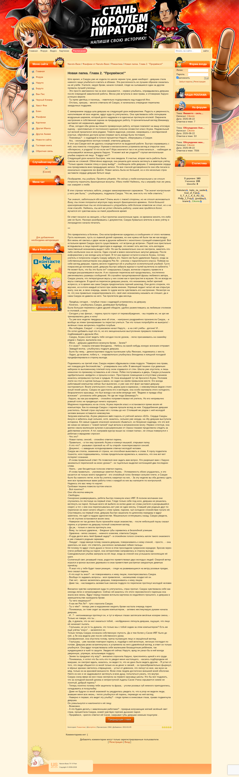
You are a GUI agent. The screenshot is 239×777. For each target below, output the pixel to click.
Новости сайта (43, 139)
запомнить (184, 77)
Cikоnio (191, 116)
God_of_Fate (191, 193)
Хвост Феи (41, 105)
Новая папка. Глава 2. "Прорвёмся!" (143, 64)
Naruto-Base (74, 64)
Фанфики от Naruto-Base (96, 64)
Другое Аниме (43, 134)
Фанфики (41, 117)
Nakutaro (181, 190)
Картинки (64, 50)
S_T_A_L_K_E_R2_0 (191, 195)
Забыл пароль (185, 82)
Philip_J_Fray (185, 198)
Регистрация (200, 82)
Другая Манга (43, 128)
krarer (186, 201)
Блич (38, 111)
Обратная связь (44, 151)
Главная (33, 50)
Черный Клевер (44, 99)
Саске (47, 171)
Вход (127, 742)
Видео (53, 50)
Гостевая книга (44, 145)
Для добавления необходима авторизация (45, 238)
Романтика (116, 64)
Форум (43, 50)
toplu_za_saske (197, 190)
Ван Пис (40, 94)
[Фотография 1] (46, 168)
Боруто (39, 88)
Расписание (79, 50)
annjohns (91, 727)
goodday (199, 198)
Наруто (40, 82)
